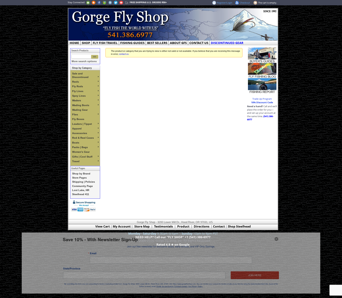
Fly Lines (77, 91)
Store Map (142, 226)
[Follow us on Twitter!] (116, 2)
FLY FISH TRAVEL (105, 43)
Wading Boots (80, 105)
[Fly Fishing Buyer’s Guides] (262, 54)
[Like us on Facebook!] (99, 2)
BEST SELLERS (157, 43)
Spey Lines (79, 95)
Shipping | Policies (83, 182)
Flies (75, 114)
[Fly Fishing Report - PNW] (262, 85)
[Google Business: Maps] (104, 2)
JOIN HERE (267, 277)
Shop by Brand (81, 173)
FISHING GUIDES (132, 43)
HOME (74, 43)
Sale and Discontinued (80, 75)
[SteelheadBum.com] (127, 2)
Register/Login (224, 2)
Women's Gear (81, 151)
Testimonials (163, 226)
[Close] (292, 235)
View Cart (102, 226)
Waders (76, 100)
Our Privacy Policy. (199, 289)
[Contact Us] (88, 2)
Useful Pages (78, 168)
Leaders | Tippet (82, 123)
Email (82, 251)
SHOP (86, 43)
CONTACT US (198, 43)
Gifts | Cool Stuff (82, 156)
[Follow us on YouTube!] (121, 2)
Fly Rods (77, 86)
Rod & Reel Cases (83, 137)
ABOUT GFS (178, 43)
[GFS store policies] (84, 206)
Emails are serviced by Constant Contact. (172, 289)
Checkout (245, 2)
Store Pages (79, 177)
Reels (75, 81)
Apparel (77, 128)
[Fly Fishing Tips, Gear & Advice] (262, 70)
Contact (219, 226)
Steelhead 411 (80, 194)
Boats (75, 142)
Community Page (82, 186)
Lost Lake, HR (80, 190)
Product (183, 226)
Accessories (79, 133)
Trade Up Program (262, 98)
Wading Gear (80, 109)
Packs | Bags (80, 147)
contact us (124, 54)
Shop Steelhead (239, 226)
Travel (75, 161)
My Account (122, 226)
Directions (201, 226)
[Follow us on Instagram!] (110, 2)
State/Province (57, 269)
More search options (84, 61)
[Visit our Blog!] (93, 2)
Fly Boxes (78, 119)
